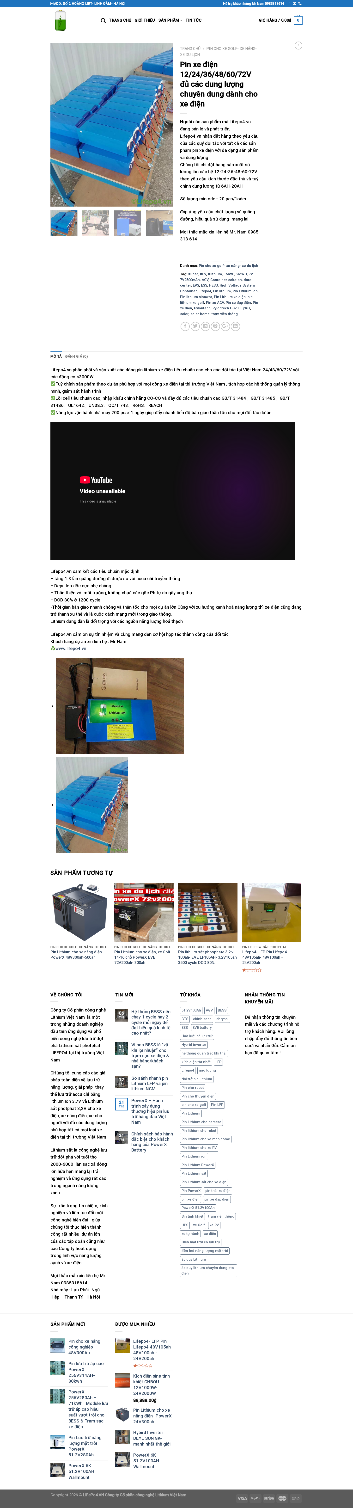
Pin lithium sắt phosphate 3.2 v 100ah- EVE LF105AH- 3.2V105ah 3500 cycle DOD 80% (207, 957)
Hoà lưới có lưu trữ (197, 1036)
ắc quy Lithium (194, 1259)
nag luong (207, 1070)
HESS (213, 285)
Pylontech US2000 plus (231, 308)
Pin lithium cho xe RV (199, 1148)
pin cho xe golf (194, 1105)
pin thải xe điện (218, 1191)
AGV (205, 280)
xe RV (214, 1225)
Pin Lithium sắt (194, 1173)
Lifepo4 (205, 291)
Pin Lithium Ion (245, 291)
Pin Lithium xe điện (230, 297)
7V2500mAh (190, 280)
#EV (203, 274)
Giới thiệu (145, 20)
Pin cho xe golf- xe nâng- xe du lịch (228, 266)
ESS (204, 285)
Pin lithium (222, 291)
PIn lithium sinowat (196, 297)
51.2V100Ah (191, 1010)
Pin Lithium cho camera (201, 1122)
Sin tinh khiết (192, 1216)
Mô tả (56, 356)
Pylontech (202, 308)
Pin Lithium (191, 1113)
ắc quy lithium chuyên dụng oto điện (208, 1271)
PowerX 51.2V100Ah (198, 1208)
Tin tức (193, 20)
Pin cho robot (193, 1087)
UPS (185, 1225)
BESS (222, 1010)
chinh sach (202, 1019)
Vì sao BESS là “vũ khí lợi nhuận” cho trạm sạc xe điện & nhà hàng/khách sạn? (150, 1055)
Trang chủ (190, 48)
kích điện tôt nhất (196, 1062)
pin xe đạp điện (216, 1199)
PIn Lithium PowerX (198, 1165)
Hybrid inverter (194, 1044)
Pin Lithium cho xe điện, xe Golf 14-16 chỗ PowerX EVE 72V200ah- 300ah (142, 957)
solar (184, 314)
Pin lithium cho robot (199, 1130)
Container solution (226, 280)
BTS (185, 1019)
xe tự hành (190, 1234)
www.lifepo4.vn (70, 648)
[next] (164, 125)
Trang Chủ (120, 20)
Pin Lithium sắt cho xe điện (204, 1182)
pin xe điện (191, 1199)
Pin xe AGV (215, 302)
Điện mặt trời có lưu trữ (201, 1242)
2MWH (241, 274)
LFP (218, 1062)
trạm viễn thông (225, 314)
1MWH (229, 274)
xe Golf (199, 1225)
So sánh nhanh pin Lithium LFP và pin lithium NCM (149, 1084)
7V (251, 274)
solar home (200, 314)
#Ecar (193, 274)
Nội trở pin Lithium (197, 1079)
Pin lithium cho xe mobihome (206, 1139)
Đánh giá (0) (76, 356)
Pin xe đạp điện (238, 302)
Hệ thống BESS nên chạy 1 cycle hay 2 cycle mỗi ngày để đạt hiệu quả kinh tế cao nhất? (150, 1022)
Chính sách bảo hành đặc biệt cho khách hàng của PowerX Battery (152, 1142)
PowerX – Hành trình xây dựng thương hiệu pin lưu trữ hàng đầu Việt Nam (150, 1111)
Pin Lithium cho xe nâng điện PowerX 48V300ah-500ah (76, 955)
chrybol (222, 1019)
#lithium (215, 274)
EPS (196, 285)
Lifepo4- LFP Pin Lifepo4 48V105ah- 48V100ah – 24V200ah (264, 957)
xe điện (210, 1234)
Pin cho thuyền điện (198, 1096)
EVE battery (202, 1027)
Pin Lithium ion (194, 1156)
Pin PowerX (191, 1191)
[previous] (59, 125)
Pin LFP (217, 1105)
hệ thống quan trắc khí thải (204, 1053)
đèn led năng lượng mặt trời (205, 1251)
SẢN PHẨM (168, 20)
